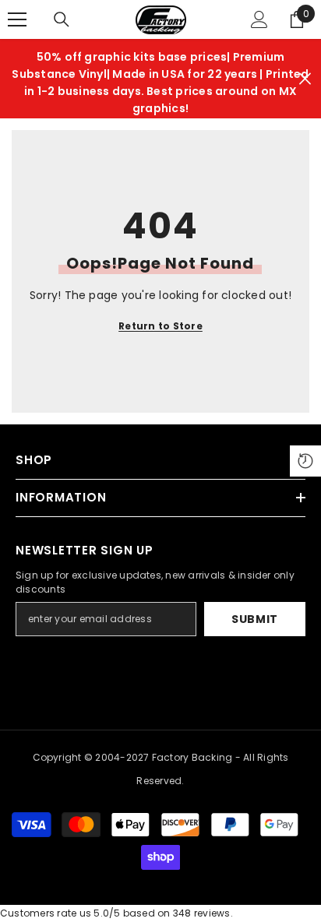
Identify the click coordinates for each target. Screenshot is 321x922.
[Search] (61, 19)
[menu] (17, 19)
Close (305, 79)
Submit (254, 619)
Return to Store (160, 326)
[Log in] (259, 19)
